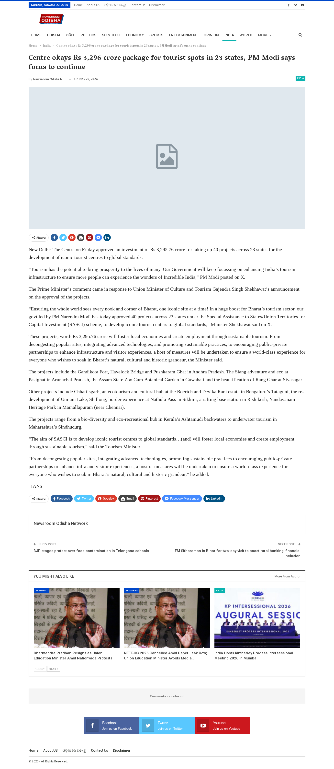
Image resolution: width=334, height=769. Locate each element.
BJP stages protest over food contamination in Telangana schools (91, 551)
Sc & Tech (111, 35)
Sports (156, 35)
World (246, 35)
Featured (41, 590)
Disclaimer (157, 5)
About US (93, 5)
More (263, 35)
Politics (88, 35)
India (229, 35)
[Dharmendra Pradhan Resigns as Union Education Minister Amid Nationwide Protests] (77, 618)
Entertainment (183, 35)
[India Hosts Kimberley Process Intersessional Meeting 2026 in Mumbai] (257, 618)
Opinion (211, 35)
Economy (135, 35)
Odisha (53, 35)
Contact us (137, 5)
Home (78, 5)
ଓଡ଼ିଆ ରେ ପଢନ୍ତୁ (115, 5)
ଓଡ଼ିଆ (70, 35)
